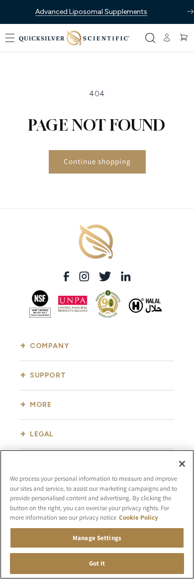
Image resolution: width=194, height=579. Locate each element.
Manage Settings (97, 538)
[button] (9, 38)
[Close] (182, 464)
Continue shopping (97, 161)
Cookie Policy (138, 517)
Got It (97, 563)
